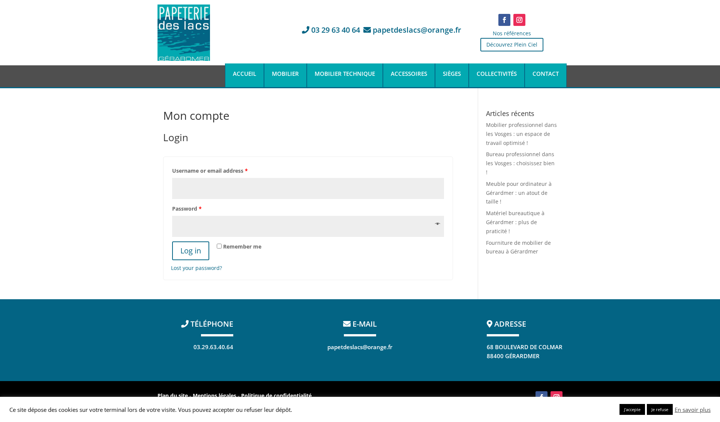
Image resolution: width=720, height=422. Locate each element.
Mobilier (285, 74)
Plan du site (173, 395)
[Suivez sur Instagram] (519, 20)
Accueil (244, 74)
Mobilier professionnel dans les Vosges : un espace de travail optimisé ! (521, 133)
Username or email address (210, 170)
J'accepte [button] (632, 409)
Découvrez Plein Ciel (511, 44)
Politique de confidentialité (276, 395)
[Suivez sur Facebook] (504, 20)
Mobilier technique (345, 74)
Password (187, 208)
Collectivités (497, 74)
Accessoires (409, 74)
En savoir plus (693, 409)
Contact (545, 74)
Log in (190, 251)
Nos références (512, 33)
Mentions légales (215, 395)
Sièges (452, 74)
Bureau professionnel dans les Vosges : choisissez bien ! (520, 163)
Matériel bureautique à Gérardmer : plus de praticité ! (515, 222)
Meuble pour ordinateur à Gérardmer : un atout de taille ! (519, 192)
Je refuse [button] (659, 409)
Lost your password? (196, 267)
